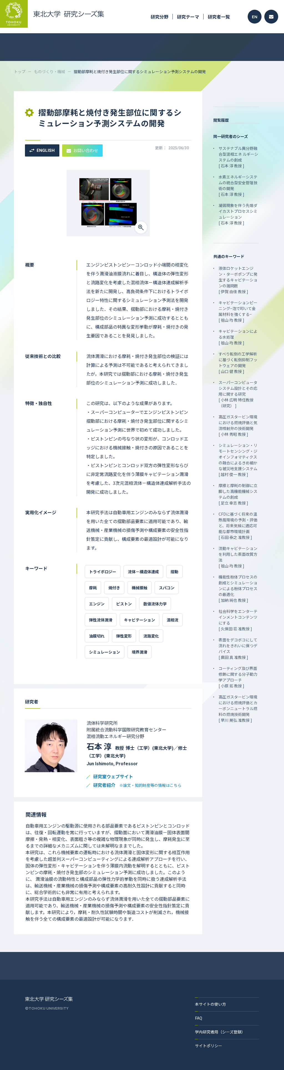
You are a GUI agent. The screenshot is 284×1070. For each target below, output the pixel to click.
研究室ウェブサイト (113, 776)
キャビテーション (139, 620)
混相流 (172, 620)
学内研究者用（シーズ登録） (220, 1032)
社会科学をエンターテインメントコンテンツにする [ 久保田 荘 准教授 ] (238, 619)
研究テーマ (188, 16)
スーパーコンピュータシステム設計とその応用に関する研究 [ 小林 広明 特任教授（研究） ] (238, 394)
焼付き (114, 587)
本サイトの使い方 (210, 1004)
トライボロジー (102, 571)
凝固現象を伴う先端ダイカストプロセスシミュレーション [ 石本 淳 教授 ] (238, 214)
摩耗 (93, 587)
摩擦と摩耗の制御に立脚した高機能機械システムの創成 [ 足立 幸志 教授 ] (238, 494)
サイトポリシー (208, 1045)
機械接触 (139, 587)
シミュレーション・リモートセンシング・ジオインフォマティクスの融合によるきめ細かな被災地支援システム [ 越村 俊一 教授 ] (238, 459)
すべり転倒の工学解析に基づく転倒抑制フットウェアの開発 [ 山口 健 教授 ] (238, 362)
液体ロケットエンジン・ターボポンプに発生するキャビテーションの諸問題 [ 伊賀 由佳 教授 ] (238, 279)
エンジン (97, 603)
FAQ (198, 1018)
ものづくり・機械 (49, 71)
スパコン (166, 587)
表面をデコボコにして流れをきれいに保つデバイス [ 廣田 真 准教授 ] (238, 648)
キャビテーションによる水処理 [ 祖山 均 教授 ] (238, 336)
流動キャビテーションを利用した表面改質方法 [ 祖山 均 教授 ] (238, 557)
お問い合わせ (85, 150)
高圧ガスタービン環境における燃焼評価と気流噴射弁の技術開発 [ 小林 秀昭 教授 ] (238, 425)
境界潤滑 (139, 652)
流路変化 (151, 636)
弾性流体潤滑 (100, 620)
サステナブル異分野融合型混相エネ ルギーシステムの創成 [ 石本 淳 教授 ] (238, 156)
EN (254, 17)
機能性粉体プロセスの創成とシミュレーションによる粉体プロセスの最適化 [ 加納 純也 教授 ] (238, 588)
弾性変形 (124, 636)
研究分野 (159, 16)
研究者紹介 (137, 785)
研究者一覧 (219, 16)
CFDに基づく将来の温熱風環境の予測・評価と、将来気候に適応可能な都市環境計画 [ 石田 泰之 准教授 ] (238, 525)
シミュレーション (104, 652)
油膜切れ (97, 636)
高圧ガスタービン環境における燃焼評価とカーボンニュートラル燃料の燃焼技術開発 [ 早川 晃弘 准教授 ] (238, 708)
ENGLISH (46, 150)
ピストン (124, 603)
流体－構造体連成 (143, 571)
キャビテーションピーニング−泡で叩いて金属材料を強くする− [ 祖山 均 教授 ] (238, 311)
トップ (20, 71)
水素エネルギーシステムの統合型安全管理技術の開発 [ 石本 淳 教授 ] (238, 185)
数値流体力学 (155, 603)
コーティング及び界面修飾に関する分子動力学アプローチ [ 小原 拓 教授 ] (238, 676)
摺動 (174, 571)
